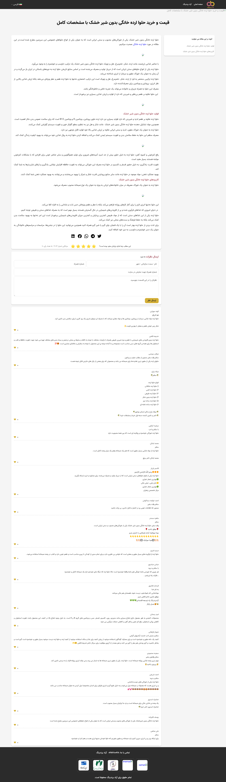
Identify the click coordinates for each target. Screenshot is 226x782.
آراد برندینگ (187, 4)
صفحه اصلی (198, 4)
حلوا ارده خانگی (139, 44)
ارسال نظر (152, 300)
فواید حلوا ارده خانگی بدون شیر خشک (200, 46)
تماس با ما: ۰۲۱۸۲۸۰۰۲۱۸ (119, 752)
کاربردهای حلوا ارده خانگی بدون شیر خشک (198, 51)
